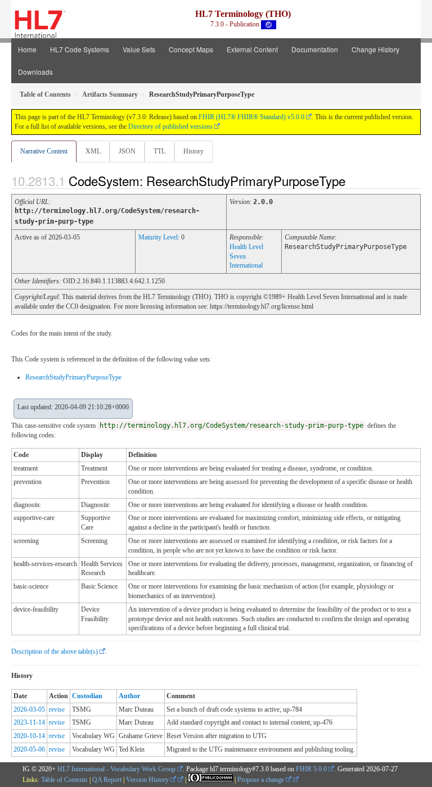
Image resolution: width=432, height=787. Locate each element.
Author (129, 696)
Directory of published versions (170, 126)
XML (93, 151)
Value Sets (139, 49)
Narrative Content (44, 151)
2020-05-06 (29, 749)
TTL (159, 151)
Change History (375, 49)
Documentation (314, 49)
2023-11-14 (29, 722)
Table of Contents (64, 780)
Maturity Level (158, 237)
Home (27, 49)
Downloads (35, 71)
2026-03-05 (29, 709)
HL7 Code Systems (79, 49)
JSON (127, 151)
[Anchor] (355, 180)
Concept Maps (191, 49)
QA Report (107, 780)
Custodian (87, 696)
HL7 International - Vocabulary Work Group (116, 769)
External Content (252, 49)
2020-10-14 (29, 736)
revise (57, 709)
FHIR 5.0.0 (311, 769)
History (193, 151)
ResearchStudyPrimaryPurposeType (73, 377)
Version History (148, 780)
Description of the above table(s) (54, 651)
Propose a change (261, 780)
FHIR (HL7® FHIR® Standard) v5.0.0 (251, 117)
